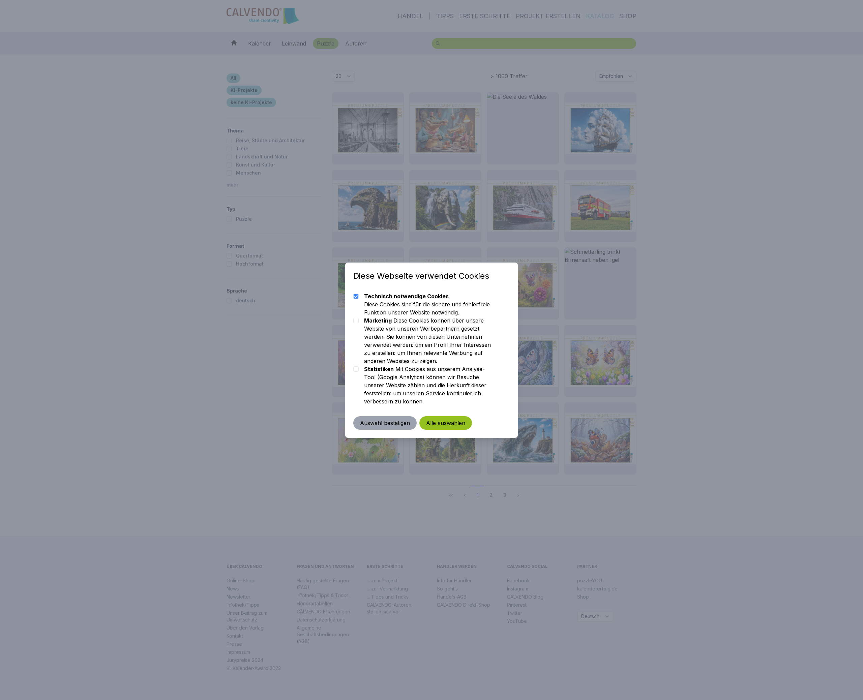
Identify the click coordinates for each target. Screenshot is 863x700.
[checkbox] (356, 296)
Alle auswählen (445, 423)
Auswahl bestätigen (385, 423)
